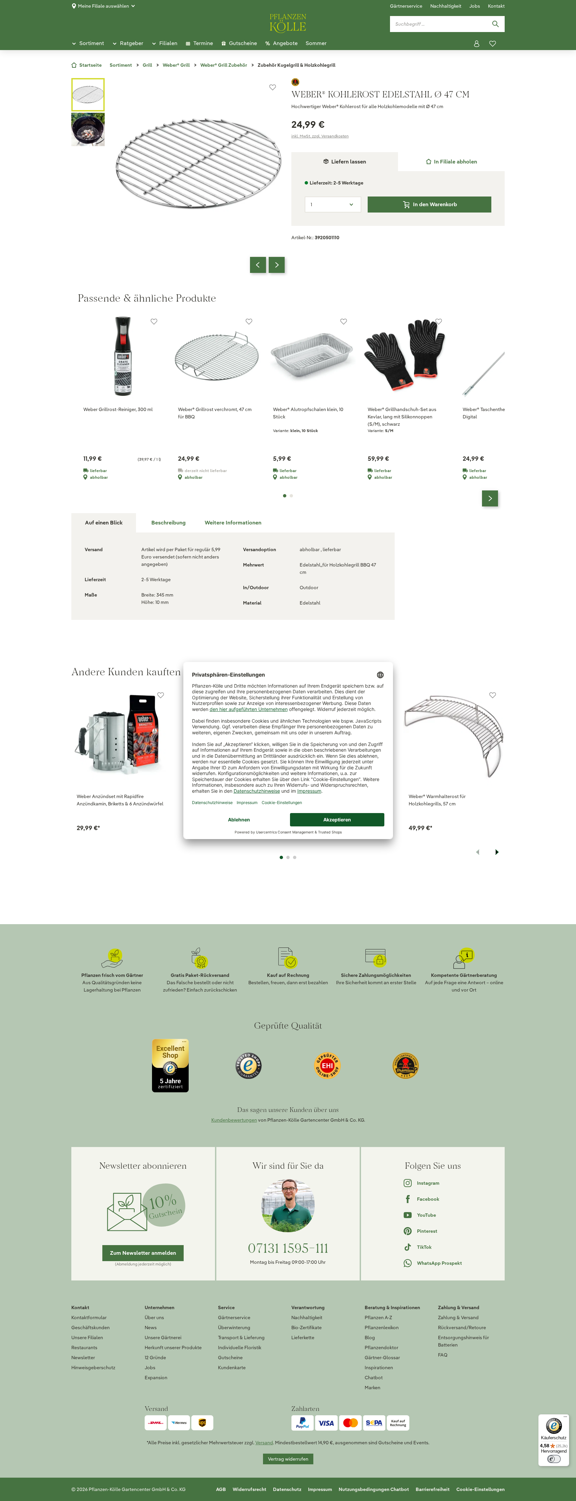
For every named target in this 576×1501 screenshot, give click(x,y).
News (151, 1328)
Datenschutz (287, 1489)
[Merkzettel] (493, 44)
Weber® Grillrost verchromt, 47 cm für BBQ (215, 413)
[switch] (554, 1459)
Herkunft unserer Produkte (173, 1348)
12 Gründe (155, 1358)
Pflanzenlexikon (382, 1328)
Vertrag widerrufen (288, 1459)
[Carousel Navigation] (267, 265)
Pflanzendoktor (381, 1348)
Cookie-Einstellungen (480, 1489)
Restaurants (84, 1348)
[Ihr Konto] (477, 44)
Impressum (320, 1489)
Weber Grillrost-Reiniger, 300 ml (118, 409)
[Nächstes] (277, 265)
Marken (372, 1388)
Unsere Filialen (87, 1338)
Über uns (154, 1318)
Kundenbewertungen (234, 1120)
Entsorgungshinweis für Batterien (463, 1341)
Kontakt (496, 6)
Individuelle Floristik (239, 1348)
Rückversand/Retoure (462, 1328)
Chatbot (374, 1378)
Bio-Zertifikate (306, 1328)
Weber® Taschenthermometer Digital (494, 413)
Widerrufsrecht (249, 1489)
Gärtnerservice (406, 6)
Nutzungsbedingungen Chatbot (374, 1489)
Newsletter (83, 1358)
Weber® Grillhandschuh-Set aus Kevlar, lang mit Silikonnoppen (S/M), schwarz (402, 416)
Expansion (156, 1378)
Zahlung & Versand (458, 1318)
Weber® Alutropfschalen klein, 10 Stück (308, 413)
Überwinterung (234, 1328)
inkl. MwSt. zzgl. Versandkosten (320, 135)
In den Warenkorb (435, 204)
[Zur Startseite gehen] (288, 22)
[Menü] (565, 1418)
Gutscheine (230, 1358)
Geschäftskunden (90, 1328)
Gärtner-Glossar (382, 1358)
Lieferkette (302, 1338)
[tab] (451, 161)
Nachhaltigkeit (445, 6)
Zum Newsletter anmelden (143, 1252)
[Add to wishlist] (161, 695)
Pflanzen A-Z (378, 1318)
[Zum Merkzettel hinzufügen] (273, 87)
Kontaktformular (89, 1318)
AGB (221, 1489)
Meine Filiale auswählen (103, 6)
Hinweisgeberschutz (93, 1368)
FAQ (442, 1355)
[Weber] (398, 82)
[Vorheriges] (258, 265)
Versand (264, 1443)
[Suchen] (495, 24)
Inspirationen (379, 1368)
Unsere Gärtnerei (163, 1338)
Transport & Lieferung (241, 1338)
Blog (370, 1338)
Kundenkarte (232, 1368)
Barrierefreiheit (433, 1489)
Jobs (474, 6)
